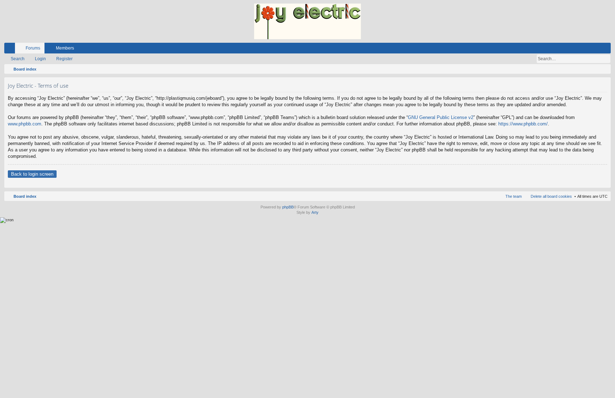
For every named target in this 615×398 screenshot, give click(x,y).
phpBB (288, 207)
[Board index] (307, 21)
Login (40, 58)
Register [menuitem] (607, 49)
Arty (315, 212)
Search (18, 58)
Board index (25, 196)
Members (65, 48)
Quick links (11, 49)
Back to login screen (32, 174)
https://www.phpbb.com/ (523, 123)
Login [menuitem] (596, 49)
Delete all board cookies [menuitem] (551, 196)
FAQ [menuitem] (586, 49)
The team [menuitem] (513, 196)
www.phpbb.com (24, 123)
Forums (33, 48)
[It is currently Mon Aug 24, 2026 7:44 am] (604, 69)
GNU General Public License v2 (440, 117)
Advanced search (605, 59)
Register (64, 58)
